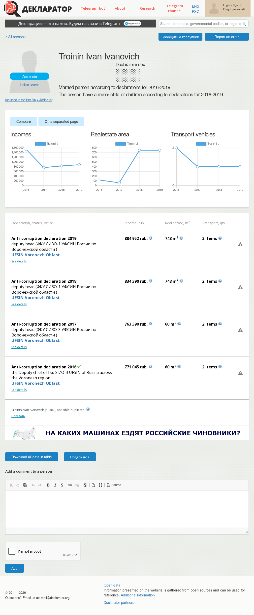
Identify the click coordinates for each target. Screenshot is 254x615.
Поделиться (80, 456)
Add (14, 568)
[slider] (12, 200)
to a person (42, 471)
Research (147, 8)
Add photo (29, 76)
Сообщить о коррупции (180, 36)
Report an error (227, 36)
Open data (112, 585)
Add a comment (28, 471)
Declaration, (21, 223)
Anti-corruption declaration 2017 (43, 324)
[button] (10, 485)
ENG (195, 6)
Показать (18, 416)
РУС (195, 11)
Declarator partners (119, 602)
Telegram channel (174, 8)
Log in (226, 5)
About (120, 8)
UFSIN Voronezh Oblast (35, 254)
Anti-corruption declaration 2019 (43, 238)
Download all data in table (31, 456)
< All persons (15, 36)
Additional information (138, 594)
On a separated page (61, 121)
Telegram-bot (93, 8)
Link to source (29, 84)
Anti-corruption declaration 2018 (43, 281)
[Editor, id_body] (127, 509)
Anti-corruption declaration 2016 (43, 367)
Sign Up (237, 5)
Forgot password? (234, 9)
